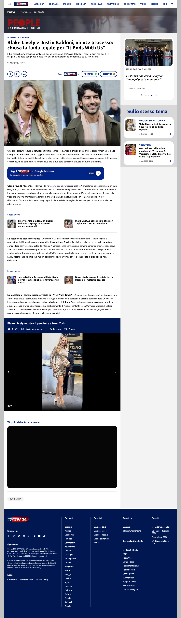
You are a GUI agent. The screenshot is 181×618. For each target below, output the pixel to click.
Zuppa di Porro (129, 581)
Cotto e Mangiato (130, 589)
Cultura (68, 590)
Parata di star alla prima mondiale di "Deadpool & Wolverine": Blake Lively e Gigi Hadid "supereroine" (155, 152)
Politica (68, 539)
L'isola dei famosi (101, 539)
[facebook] (8, 536)
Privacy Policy (26, 580)
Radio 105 (127, 558)
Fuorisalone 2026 (159, 537)
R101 (125, 554)
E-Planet (69, 586)
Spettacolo (70, 543)
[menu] (9, 4)
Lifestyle (69, 554)
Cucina (68, 578)
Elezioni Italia (100, 527)
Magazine (69, 566)
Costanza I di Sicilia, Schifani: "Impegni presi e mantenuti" (144, 77)
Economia (69, 535)
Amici (96, 543)
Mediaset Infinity (130, 550)
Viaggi (68, 574)
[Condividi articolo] (10, 74)
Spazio (68, 606)
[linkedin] (29, 536)
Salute (68, 594)
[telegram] (34, 536)
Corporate (12, 580)
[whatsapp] (19, 536)
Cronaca (68, 527)
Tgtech (68, 582)
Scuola (68, 598)
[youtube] (39, 536)
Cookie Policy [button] (42, 580)
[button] (31, 329)
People (68, 551)
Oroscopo (127, 527)
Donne (68, 562)
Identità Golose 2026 (161, 527)
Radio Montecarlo (131, 566)
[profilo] (172, 4)
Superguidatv (129, 578)
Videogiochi (70, 558)
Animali (68, 602)
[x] (24, 536)
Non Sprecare (129, 585)
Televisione (70, 547)
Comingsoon (128, 574)
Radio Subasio (129, 570)
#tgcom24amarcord (132, 531)
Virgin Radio (128, 562)
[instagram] (13, 536)
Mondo (68, 531)
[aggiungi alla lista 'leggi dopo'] (17, 74)
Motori (68, 570)
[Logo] (21, 4)
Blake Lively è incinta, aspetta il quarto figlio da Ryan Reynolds (155, 127)
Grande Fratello (101, 535)
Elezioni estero (100, 531)
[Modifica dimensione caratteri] (24, 74)
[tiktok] (44, 536)
